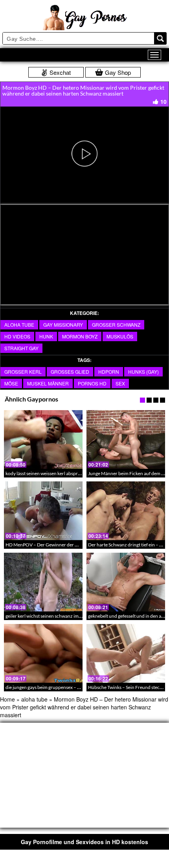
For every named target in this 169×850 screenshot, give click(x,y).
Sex (120, 383)
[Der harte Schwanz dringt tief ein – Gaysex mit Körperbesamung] (125, 510)
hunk (46, 336)
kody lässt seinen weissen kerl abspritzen (47, 473)
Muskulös (120, 336)
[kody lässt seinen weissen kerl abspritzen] (43, 439)
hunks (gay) (143, 371)
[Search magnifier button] (160, 38)
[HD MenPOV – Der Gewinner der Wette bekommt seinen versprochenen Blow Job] (43, 510)
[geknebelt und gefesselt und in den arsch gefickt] (125, 582)
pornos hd (92, 383)
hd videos (17, 336)
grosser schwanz (116, 324)
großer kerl (23, 371)
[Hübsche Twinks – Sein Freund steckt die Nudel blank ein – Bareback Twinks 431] (125, 653)
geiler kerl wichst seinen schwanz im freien (49, 616)
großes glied (70, 371)
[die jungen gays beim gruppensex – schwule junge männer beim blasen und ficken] (43, 653)
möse (11, 383)
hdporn (108, 371)
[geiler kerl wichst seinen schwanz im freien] (43, 582)
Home (7, 699)
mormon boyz (79, 336)
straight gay (21, 348)
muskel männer (48, 383)
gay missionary (63, 324)
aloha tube (19, 324)
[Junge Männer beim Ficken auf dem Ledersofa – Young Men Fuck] (125, 439)
